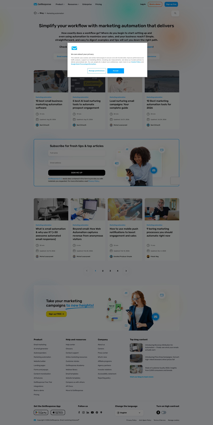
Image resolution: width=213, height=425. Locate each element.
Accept (115, 71)
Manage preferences (97, 71)
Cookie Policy (136, 62)
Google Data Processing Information (83, 64)
